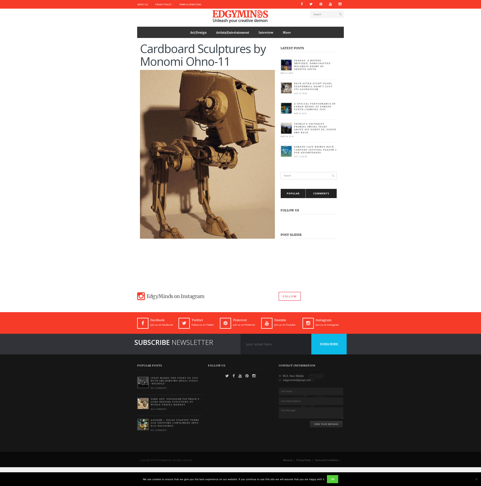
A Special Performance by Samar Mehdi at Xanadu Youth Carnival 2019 (315, 106)
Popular (293, 193)
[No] (476, 479)
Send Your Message (326, 424)
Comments (321, 193)
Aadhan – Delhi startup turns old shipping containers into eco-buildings (175, 423)
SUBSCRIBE (329, 344)
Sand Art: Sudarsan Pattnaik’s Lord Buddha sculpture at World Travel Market (175, 402)
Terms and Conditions (326, 460)
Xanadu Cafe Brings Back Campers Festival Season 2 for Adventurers (315, 149)
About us (143, 4)
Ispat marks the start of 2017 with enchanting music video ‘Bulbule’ (174, 381)
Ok (332, 479)
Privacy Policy (163, 4)
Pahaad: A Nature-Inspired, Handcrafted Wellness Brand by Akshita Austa (312, 64)
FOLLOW (290, 296)
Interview (266, 32)
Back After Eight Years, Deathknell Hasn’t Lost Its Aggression (313, 86)
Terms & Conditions (190, 4)
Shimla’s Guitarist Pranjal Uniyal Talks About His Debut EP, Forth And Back (315, 128)
